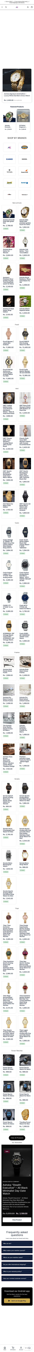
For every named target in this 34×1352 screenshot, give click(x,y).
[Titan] (9, 171)
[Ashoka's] (9, 147)
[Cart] (32, 7)
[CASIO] (9, 159)
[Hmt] (24, 183)
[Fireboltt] (24, 195)
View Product (17, 1220)
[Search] (6, 7)
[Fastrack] (24, 171)
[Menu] (2, 7)
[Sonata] (9, 183)
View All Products (17, 1138)
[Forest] (9, 195)
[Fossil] (24, 147)
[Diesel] (24, 159)
